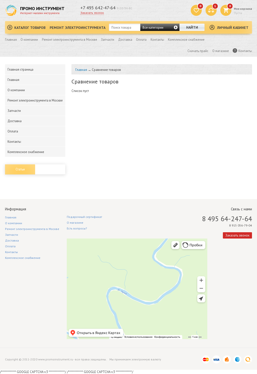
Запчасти (107, 39)
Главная (11, 39)
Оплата (141, 39)
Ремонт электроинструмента (77, 27)
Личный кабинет (232, 27)
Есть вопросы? (77, 228)
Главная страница (20, 69)
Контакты (157, 39)
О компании (29, 39)
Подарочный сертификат (84, 217)
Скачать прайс (197, 51)
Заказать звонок (92, 13)
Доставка (125, 39)
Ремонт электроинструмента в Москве (69, 39)
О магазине (220, 51)
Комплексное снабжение (186, 39)
